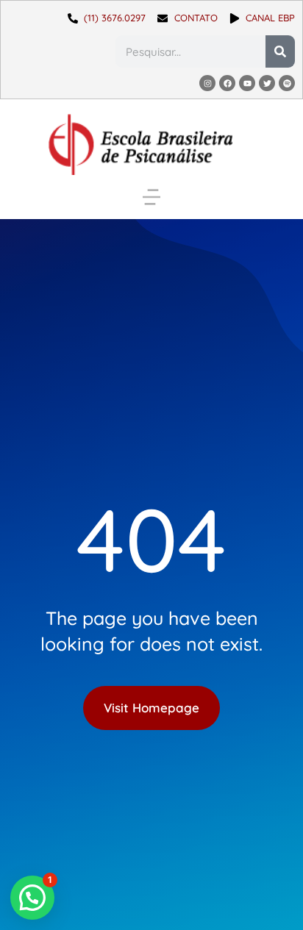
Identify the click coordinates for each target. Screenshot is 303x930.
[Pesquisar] (280, 51)
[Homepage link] (140, 144)
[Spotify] (287, 83)
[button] (151, 197)
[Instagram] (207, 83)
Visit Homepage (151, 707)
